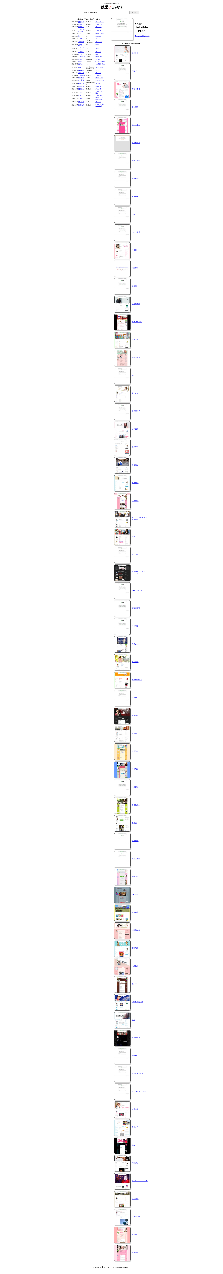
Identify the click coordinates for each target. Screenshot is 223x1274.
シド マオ (135, 536)
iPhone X (98, 73)
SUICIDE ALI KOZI (139, 1091)
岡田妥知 (81, 89)
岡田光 (134, 375)
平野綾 (80, 98)
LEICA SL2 (98, 42)
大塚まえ (135, 340)
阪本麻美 (135, 501)
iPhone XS (98, 27)
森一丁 (134, 984)
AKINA (134, 71)
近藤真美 (135, 1109)
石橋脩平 (135, 196)
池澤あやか (136, 161)
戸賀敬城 (81, 42)
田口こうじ (136, 1127)
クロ (79, 34)
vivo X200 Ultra (100, 64)
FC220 (97, 45)
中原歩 (134, 697)
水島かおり (81, 38)
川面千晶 (81, 73)
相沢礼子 (135, 53)
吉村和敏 (81, 80)
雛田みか (135, 876)
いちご (134, 214)
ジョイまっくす (137, 1073)
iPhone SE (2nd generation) (99, 98)
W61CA (97, 38)
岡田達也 (81, 102)
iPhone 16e (98, 57)
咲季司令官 (136, 1038)
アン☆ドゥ (136, 125)
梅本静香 (135, 268)
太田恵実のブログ (142, 36)
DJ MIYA (81, 105)
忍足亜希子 (136, 411)
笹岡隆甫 (81, 86)
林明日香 (135, 841)
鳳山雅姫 (135, 662)
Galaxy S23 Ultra (100, 61)
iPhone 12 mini (99, 22)
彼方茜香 (135, 429)
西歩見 (134, 823)
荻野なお (135, 393)
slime (133, 1145)
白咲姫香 (135, 1252)
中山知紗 (135, 751)
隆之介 (80, 24)
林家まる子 (136, 859)
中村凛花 (135, 733)
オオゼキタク (137, 322)
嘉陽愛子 (135, 465)
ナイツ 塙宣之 (137, 680)
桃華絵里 (135, 966)
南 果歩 (80, 64)
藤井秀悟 (135, 948)
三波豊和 (81, 52)
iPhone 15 (98, 89)
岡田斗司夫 (136, 357)
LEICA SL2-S (99, 67)
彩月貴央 (135, 107)
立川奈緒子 (81, 75)
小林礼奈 (81, 70)
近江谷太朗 (136, 304)
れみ (79, 95)
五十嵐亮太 (136, 143)
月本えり (135, 644)
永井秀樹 (135, 769)
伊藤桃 (134, 250)
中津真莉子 (136, 1217)
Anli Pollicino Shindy (140, 1181)
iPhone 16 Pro (99, 95)
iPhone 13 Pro (99, 78)
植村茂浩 (135, 1199)
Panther (134, 1055)
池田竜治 (135, 178)
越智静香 (135, 447)
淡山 (133, 1020)
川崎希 (80, 45)
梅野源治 (135, 1163)
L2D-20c (97, 70)
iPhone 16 (98, 30)
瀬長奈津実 (136, 608)
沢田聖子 (81, 54)
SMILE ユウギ (137, 590)
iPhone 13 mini (99, 34)
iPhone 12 (98, 102)
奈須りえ (81, 59)
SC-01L (97, 54)
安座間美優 (136, 89)
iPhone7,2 (98, 75)
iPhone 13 (98, 52)
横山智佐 (81, 78)
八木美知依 (81, 57)
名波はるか (136, 805)
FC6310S (98, 36)
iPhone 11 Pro (99, 24)
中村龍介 (135, 715)
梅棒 (79, 67)
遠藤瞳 (134, 286)
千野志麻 (135, 626)
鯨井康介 (135, 483)
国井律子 (81, 22)
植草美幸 (81, 83)
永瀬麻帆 (135, 787)
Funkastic (135, 894)
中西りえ (81, 27)
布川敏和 (135, 912)
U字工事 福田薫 (137, 1002)
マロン (80, 92)
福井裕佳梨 (136, 930)
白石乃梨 (135, 554)
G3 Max (97, 59)
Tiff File (97, 83)
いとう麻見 (136, 232)
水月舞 (134, 1234)
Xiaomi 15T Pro (99, 80)
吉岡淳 (80, 61)
